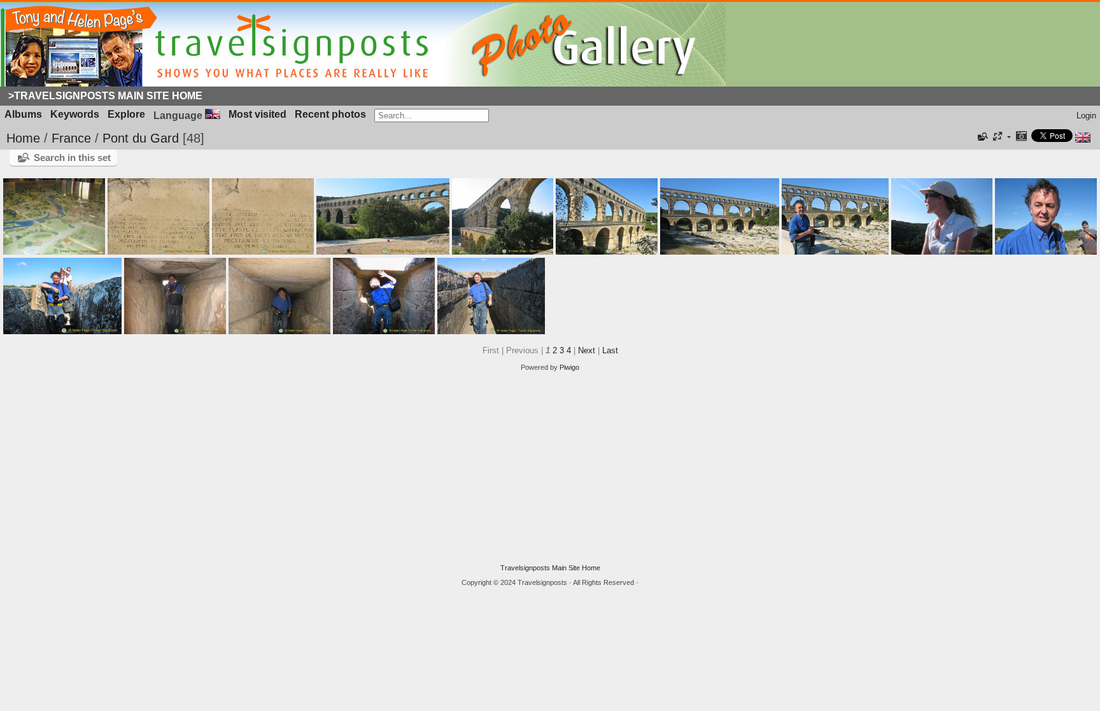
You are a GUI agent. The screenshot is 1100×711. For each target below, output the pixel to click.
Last (610, 350)
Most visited (257, 114)
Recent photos (330, 114)
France (71, 138)
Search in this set (72, 157)
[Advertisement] (550, 468)
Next (586, 350)
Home (23, 138)
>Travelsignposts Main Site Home (105, 95)
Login (1086, 115)
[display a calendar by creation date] (1021, 137)
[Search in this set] (981, 136)
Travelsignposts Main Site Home (550, 568)
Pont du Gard (140, 138)
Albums (23, 114)
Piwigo (569, 367)
